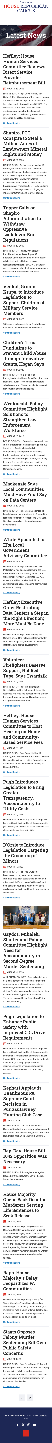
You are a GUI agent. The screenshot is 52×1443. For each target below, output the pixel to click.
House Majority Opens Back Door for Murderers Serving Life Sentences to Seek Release (24, 1205)
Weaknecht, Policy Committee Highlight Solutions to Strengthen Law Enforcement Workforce (25, 416)
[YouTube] (34, 1425)
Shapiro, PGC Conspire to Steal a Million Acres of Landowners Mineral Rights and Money (25, 143)
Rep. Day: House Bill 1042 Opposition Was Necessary (25, 1156)
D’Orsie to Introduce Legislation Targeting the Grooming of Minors (25, 853)
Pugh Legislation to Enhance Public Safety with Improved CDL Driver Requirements (25, 1027)
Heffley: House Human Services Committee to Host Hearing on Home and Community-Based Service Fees (23, 728)
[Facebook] (17, 1425)
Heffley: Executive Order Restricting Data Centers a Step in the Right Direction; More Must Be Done (26, 612)
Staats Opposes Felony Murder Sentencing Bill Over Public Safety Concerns (24, 1342)
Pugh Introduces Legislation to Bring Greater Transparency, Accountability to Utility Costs (23, 795)
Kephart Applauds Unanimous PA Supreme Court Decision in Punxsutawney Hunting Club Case (22, 1101)
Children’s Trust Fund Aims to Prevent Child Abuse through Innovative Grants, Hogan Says (24, 353)
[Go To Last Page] (30, 1397)
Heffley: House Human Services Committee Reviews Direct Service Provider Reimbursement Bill (24, 69)
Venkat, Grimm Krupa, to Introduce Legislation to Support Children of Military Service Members (24, 299)
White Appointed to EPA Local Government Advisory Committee (25, 547)
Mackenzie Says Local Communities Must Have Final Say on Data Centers (25, 492)
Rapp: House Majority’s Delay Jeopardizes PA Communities (20, 1281)
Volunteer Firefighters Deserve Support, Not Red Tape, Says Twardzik (25, 668)
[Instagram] (28, 1425)
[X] (23, 1425)
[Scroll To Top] (26, 1433)
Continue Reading (11, 123)
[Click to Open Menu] (45, 20)
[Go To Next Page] (22, 1397)
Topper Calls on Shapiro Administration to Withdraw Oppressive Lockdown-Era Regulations (22, 224)
